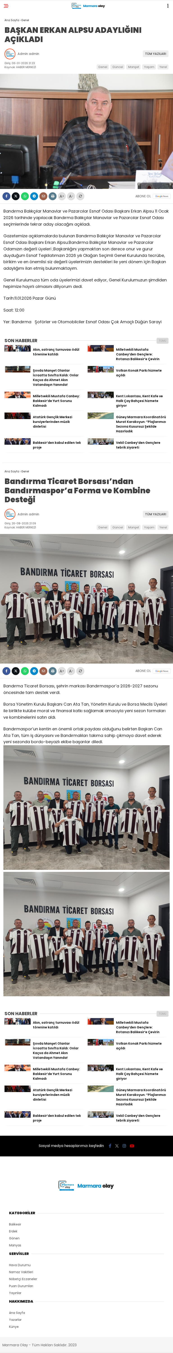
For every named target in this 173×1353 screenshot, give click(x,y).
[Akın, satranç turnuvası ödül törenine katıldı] (18, 350)
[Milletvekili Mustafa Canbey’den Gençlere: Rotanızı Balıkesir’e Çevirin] (101, 350)
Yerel (163, 67)
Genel (102, 67)
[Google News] (162, 196)
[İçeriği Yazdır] (53, 196)
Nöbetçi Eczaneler (23, 1279)
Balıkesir (15, 1224)
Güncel (117, 67)
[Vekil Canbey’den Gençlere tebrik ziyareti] (101, 443)
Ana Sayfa (17, 1312)
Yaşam (149, 67)
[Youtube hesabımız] (132, 1146)
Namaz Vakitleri (21, 1272)
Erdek (13, 1231)
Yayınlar (15, 1293)
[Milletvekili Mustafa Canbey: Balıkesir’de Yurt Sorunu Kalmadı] (18, 397)
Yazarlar (15, 1319)
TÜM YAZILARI (155, 54)
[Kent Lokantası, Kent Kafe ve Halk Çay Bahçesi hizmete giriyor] (101, 397)
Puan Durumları (21, 1286)
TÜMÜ (162, 341)
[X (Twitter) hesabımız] (117, 1146)
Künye (14, 1326)
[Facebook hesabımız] (110, 1146)
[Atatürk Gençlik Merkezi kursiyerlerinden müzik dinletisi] (18, 418)
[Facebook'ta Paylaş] (6, 196)
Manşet (133, 67)
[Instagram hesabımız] (124, 1146)
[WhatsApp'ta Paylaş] (25, 196)
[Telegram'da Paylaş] (34, 196)
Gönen (14, 1238)
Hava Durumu (20, 1265)
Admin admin (28, 54)
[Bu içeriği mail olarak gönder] (43, 196)
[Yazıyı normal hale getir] (80, 196)
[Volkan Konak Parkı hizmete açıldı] (101, 371)
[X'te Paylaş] (16, 196)
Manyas (15, 1245)
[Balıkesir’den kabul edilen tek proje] (18, 443)
